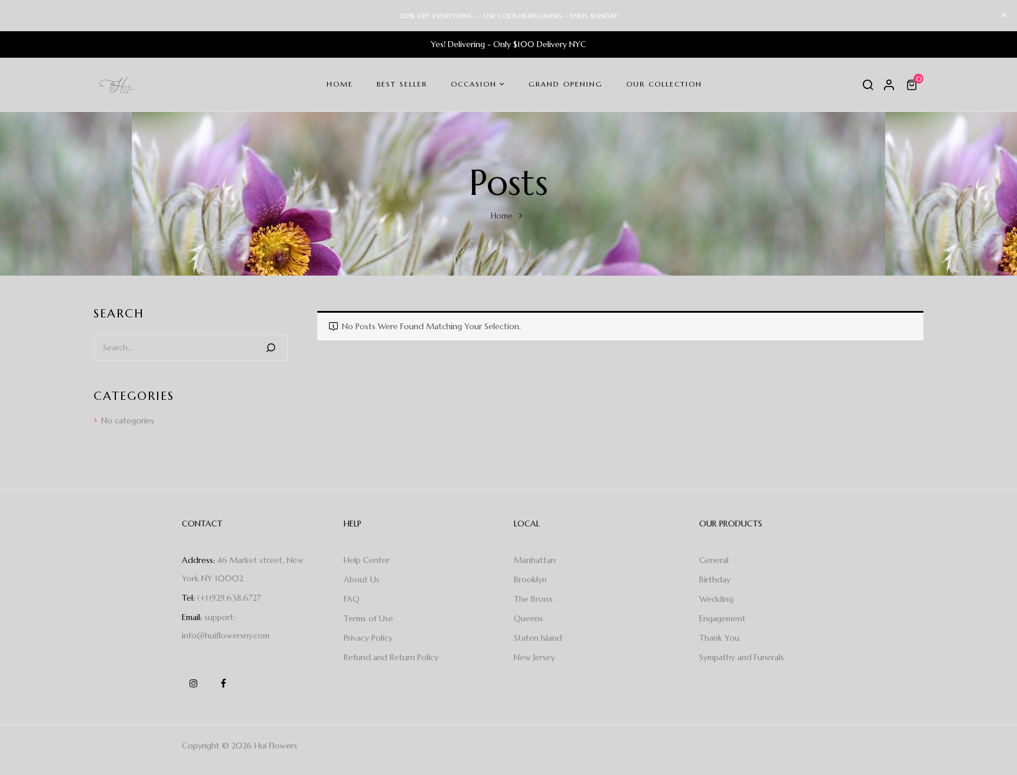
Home (501, 216)
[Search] (271, 347)
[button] (913, 85)
